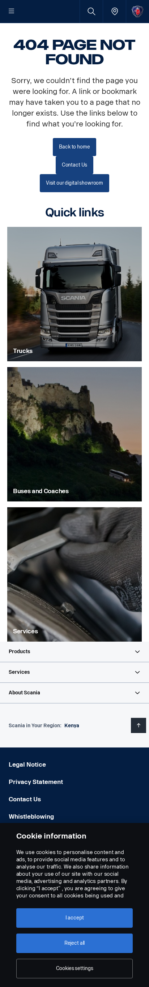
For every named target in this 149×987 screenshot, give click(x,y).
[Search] (91, 11)
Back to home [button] (74, 147)
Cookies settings (74, 968)
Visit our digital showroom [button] (74, 183)
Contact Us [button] (75, 165)
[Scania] (137, 11)
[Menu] (11, 11)
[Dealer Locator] (114, 11)
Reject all (74, 943)
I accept (74, 918)
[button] (74, 652)
